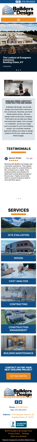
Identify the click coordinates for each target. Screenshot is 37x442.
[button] (18, 20)
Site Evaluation (18, 235)
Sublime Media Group (27, 440)
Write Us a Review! (19, 436)
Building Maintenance (18, 353)
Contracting (18, 304)
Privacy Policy (14, 433)
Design (18, 258)
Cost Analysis (18, 281)
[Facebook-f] (17, 2)
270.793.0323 (22, 407)
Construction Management (18, 329)
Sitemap (25, 433)
